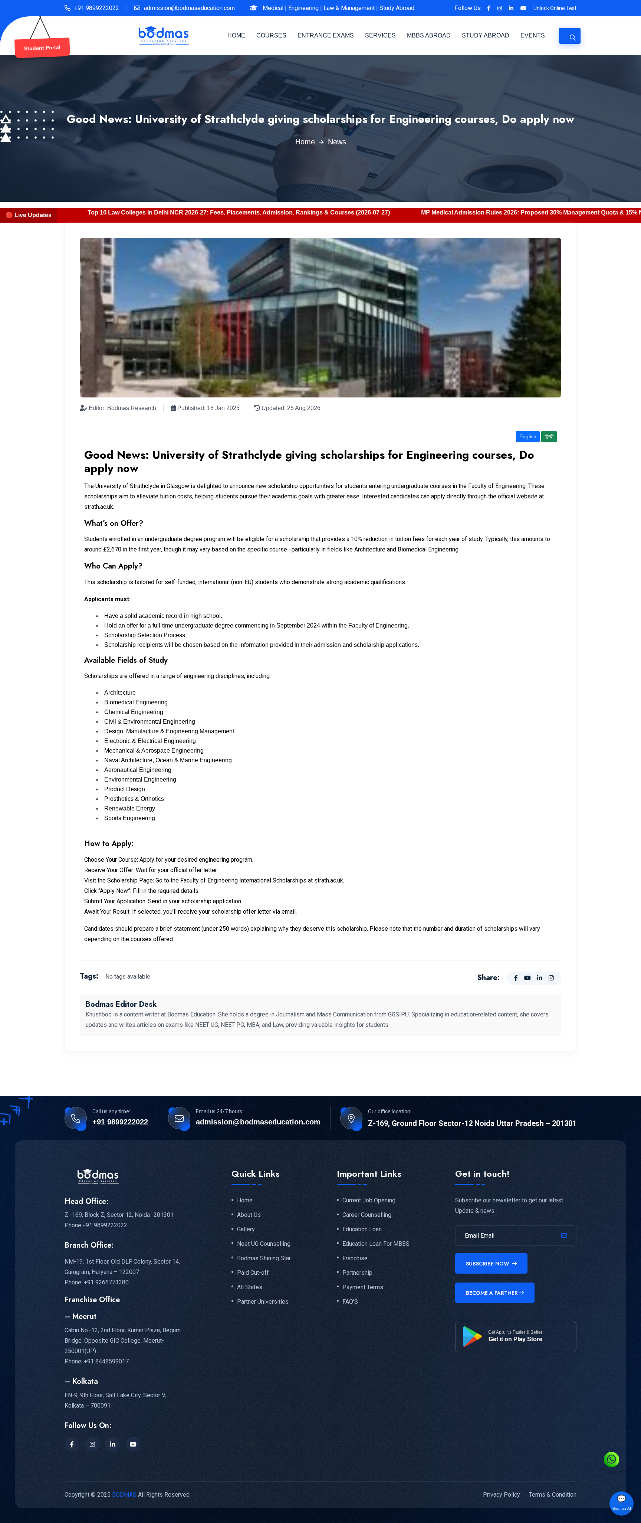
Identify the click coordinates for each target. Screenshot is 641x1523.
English (527, 436)
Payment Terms (362, 1287)
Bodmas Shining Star (264, 1258)
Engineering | (305, 8)
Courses (271, 35)
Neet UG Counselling (263, 1244)
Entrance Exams (326, 35)
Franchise (355, 1258)
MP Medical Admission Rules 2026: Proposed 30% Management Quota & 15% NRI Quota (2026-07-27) (391, 212)
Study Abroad (396, 8)
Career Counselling (366, 1215)
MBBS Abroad (429, 35)
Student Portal (42, 48)
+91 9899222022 (96, 8)
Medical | (275, 8)
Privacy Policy (501, 1494)
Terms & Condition (552, 1494)
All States (249, 1287)
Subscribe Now (488, 1263)
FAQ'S (350, 1301)
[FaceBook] (72, 1444)
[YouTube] (133, 1444)
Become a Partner (492, 1293)
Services (380, 35)
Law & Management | (350, 8)
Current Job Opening (368, 1200)
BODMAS (124, 1494)
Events (532, 35)
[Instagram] (92, 1444)
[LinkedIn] (112, 1444)
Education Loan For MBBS (376, 1244)
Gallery (246, 1229)
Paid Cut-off (253, 1273)
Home (236, 35)
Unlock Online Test (554, 8)
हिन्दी (549, 436)
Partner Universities (263, 1301)
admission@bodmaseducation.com (189, 8)
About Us (249, 1215)
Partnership (357, 1273)
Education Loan (362, 1229)
